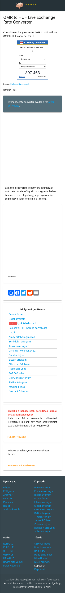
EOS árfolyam (41, 498)
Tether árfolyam (42, 520)
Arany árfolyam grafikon (22, 337)
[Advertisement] (32, 147)
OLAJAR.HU (31, 4)
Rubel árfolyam (17, 355)
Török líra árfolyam (19, 346)
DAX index (39, 551)
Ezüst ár (7, 498)
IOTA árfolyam (42, 513)
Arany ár (7, 494)
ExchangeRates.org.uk (19, 84)
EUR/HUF (8, 547)
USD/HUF (8, 554)
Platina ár (8, 502)
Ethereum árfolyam (19, 364)
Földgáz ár (9, 491)
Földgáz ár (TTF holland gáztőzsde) (28, 328)
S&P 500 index (16, 373)
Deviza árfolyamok (19, 391)
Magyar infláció (17, 387)
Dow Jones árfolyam (20, 377)
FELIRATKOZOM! (16, 437)
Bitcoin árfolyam (18, 359)
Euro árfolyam (16, 314)
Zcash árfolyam (42, 524)
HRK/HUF (8, 558)
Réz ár (6, 505)
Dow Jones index (43, 547)
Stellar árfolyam (42, 505)
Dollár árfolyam (17, 319)
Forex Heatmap (11, 565)
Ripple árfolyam (17, 368)
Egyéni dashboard (26, 323)
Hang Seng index (43, 554)
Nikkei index (40, 558)
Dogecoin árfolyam (44, 527)
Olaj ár (12, 332)
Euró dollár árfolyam (20, 341)
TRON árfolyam (42, 516)
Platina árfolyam (18, 382)
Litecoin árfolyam (43, 502)
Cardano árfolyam (44, 509)
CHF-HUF (8, 551)
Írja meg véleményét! (21, 465)
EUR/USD (8, 543)
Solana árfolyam (43, 531)
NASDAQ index (42, 562)
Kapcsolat (39, 569)
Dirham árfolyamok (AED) (22, 350)
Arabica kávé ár (11, 509)
